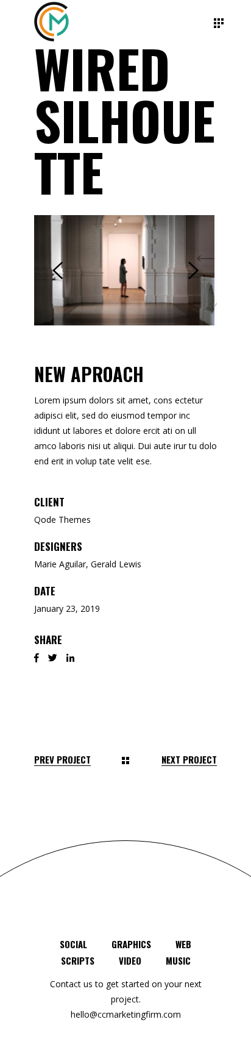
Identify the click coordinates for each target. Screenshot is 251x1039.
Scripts (77, 960)
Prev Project (62, 759)
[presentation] (57, 271)
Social (73, 944)
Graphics (131, 944)
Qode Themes (62, 519)
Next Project (189, 759)
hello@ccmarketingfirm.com (126, 1014)
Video (130, 960)
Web (183, 944)
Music (178, 960)
